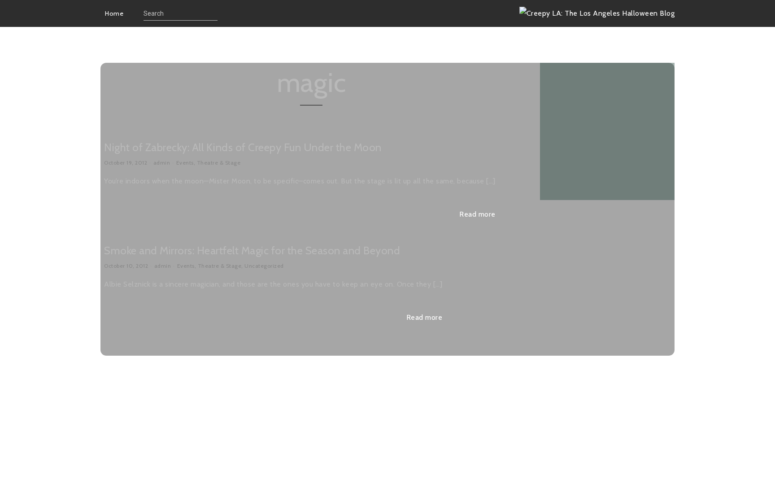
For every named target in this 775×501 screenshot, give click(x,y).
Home (114, 13)
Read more (477, 214)
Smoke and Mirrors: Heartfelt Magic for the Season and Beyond (252, 250)
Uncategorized (264, 265)
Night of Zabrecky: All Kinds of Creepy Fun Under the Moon (243, 147)
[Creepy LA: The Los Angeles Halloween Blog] (597, 13)
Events (185, 162)
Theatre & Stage (219, 162)
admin (161, 162)
